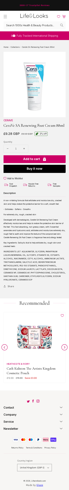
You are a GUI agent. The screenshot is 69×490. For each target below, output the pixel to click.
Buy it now (34, 168)
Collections (15, 47)
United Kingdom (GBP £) (32, 467)
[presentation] (4, 348)
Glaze (39, 485)
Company (10, 414)
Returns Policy (17, 448)
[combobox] (35, 25)
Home (6, 47)
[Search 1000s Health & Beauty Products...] (62, 25)
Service (9, 421)
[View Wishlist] (58, 16)
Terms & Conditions (34, 448)
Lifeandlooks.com (38, 481)
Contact (9, 407)
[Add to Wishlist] (62, 315)
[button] (5, 16)
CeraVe (8, 120)
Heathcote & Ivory (18, 364)
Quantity (8, 141)
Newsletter (11, 428)
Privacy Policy (50, 448)
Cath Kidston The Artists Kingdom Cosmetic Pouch (31, 370)
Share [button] (11, 286)
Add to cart (31, 159)
